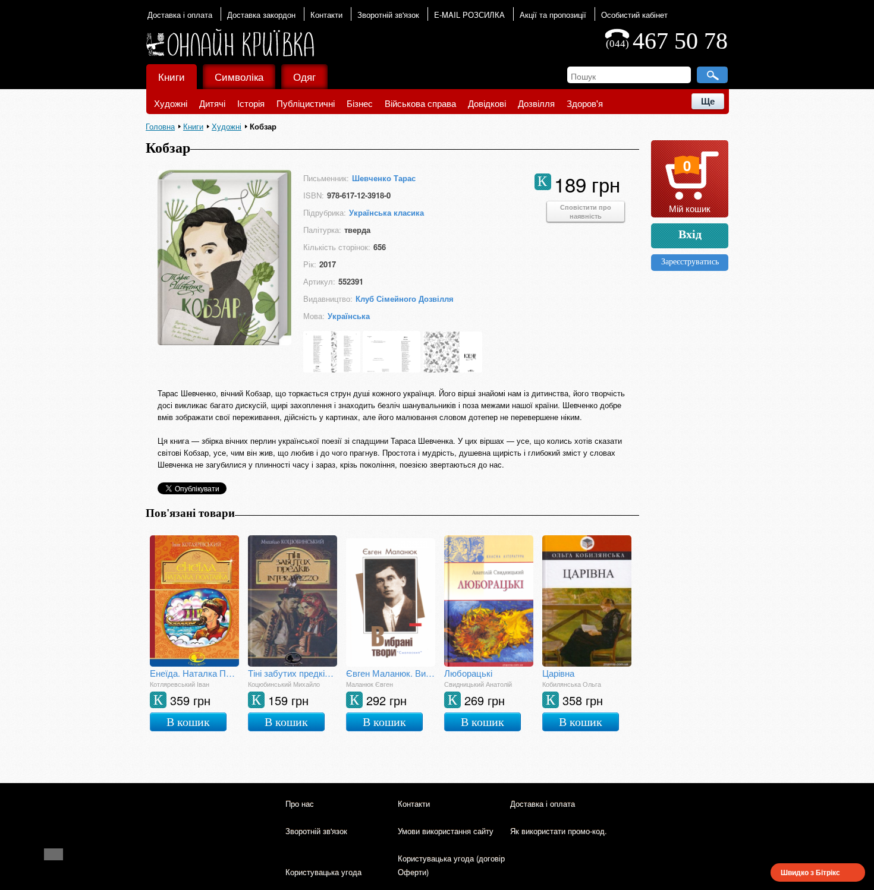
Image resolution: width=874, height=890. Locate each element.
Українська (349, 315)
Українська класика (386, 212)
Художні (170, 103)
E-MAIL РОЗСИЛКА (469, 14)
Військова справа (420, 103)
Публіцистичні (305, 103)
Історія (251, 103)
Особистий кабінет (634, 14)
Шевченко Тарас (384, 178)
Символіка (239, 76)
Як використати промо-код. (558, 831)
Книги (171, 76)
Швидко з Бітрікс (810, 872)
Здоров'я (585, 103)
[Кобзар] (224, 341)
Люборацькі (468, 673)
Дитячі (212, 103)
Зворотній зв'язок (388, 14)
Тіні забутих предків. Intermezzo (292, 673)
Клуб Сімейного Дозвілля (405, 298)
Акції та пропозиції (553, 14)
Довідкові (487, 103)
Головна (160, 126)
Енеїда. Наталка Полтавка (194, 673)
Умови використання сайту (445, 831)
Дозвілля (536, 103)
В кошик (188, 721)
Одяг (304, 76)
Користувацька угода (323, 872)
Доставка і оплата (179, 14)
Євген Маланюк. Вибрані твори (390, 673)
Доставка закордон (261, 14)
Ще (708, 101)
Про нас (299, 803)
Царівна (558, 673)
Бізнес (360, 103)
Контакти (326, 14)
